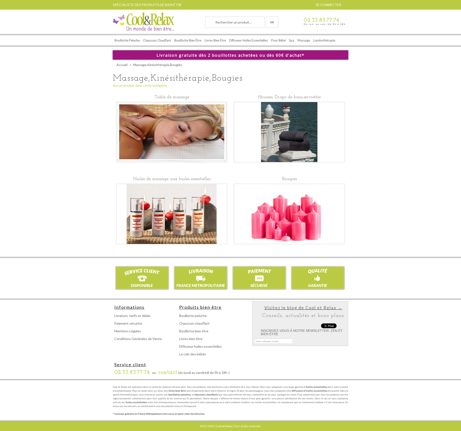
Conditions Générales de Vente (138, 339)
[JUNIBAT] (143, 21)
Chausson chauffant (157, 40)
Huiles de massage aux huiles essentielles (171, 179)
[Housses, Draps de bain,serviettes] (289, 132)
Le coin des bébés (192, 354)
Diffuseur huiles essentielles (248, 40)
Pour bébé (278, 40)
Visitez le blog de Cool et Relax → (303, 307)
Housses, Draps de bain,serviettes (289, 97)
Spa (291, 40)
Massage (303, 40)
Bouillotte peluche (127, 40)
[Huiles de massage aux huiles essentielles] (171, 214)
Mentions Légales (127, 331)
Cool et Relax (223, 426)
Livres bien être (215, 40)
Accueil (121, 65)
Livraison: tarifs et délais (132, 316)
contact (167, 372)
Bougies (289, 179)
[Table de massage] (171, 132)
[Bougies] (289, 214)
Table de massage (171, 97)
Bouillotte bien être (187, 40)
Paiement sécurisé (128, 323)
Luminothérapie (324, 40)
